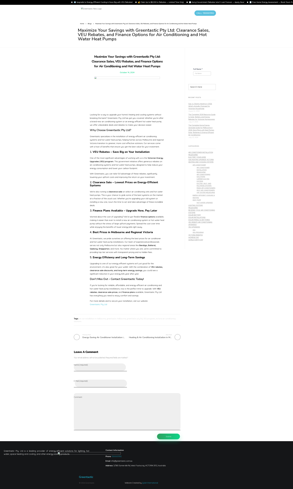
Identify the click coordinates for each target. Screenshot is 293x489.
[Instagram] (173, 484)
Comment (78, 397)
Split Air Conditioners (206, 190)
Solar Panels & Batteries (199, 220)
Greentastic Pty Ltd (98, 304)
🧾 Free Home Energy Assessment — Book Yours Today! (237, 2)
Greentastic (86, 477)
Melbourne (193, 208)
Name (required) (81, 365)
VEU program (149, 318)
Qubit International (150, 483)
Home (82, 23)
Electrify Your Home (197, 157)
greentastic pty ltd (134, 318)
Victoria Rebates (195, 235)
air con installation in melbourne (92, 318)
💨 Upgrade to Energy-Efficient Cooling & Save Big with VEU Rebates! (67, 2)
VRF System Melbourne (206, 192)
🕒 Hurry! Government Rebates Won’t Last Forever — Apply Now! (181, 2)
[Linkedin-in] (182, 484)
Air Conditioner (199, 165)
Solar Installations (196, 217)
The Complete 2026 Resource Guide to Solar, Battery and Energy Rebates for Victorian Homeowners (201, 117)
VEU (194, 230)
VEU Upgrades (194, 227)
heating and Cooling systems (200, 162)
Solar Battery (194, 215)
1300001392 (117, 456)
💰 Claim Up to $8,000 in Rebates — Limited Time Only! (125, 2)
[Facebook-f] (191, 484)
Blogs (90, 23)
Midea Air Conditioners (206, 188)
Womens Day (193, 237)
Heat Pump (197, 200)
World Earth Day (195, 240)
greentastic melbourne (116, 318)
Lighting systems (195, 205)
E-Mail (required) (81, 381)
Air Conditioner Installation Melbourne (203, 170)
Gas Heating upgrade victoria (201, 160)
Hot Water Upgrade (205, 202)
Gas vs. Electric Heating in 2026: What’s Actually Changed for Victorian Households (200, 106)
